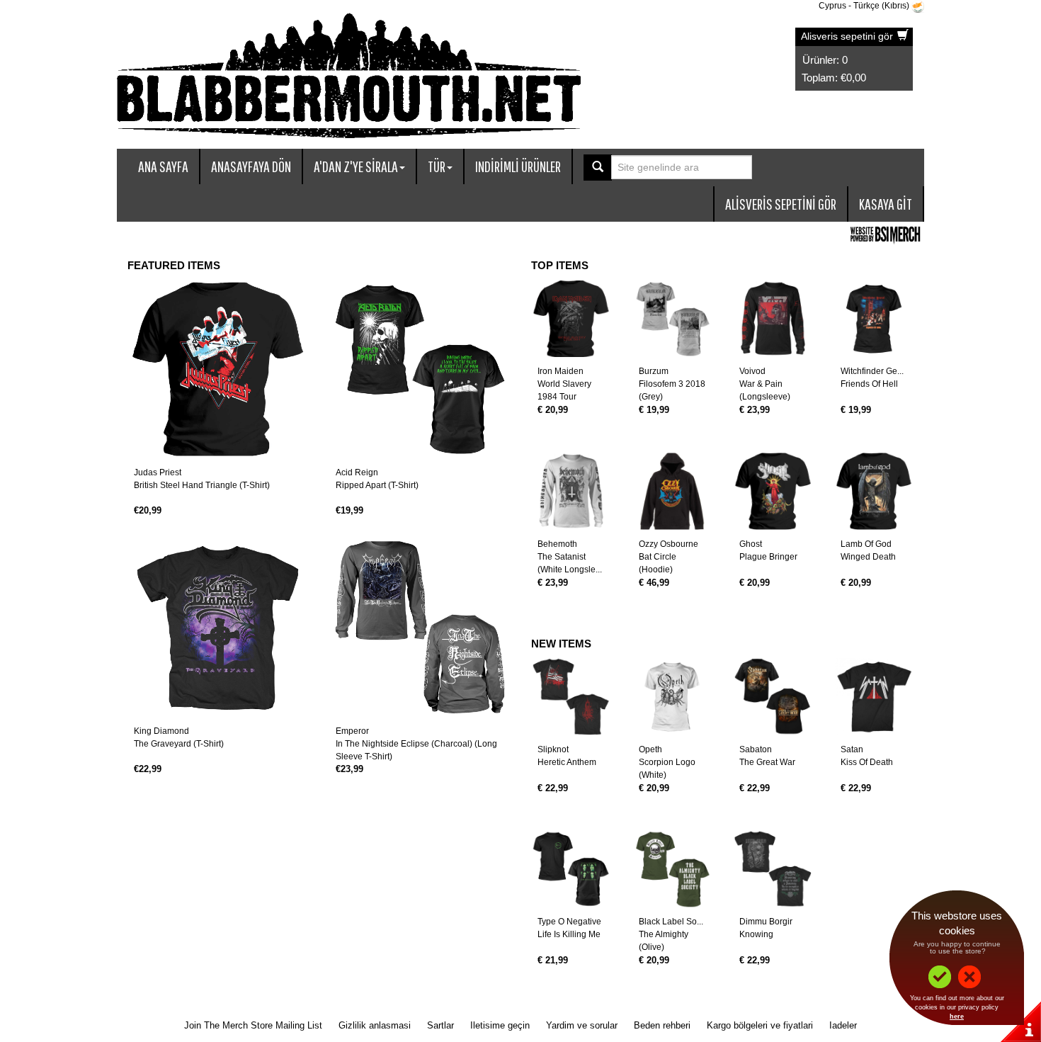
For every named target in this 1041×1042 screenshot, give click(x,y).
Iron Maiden (560, 371)
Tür (436, 166)
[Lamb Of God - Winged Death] (874, 491)
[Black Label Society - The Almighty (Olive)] (672, 869)
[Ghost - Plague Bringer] (773, 491)
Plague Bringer (768, 557)
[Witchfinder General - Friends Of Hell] (874, 319)
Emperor (352, 731)
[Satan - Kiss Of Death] (874, 697)
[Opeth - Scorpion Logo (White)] (672, 697)
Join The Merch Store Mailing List (253, 1025)
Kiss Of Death (867, 762)
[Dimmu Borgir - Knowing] (773, 869)
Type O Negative (569, 922)
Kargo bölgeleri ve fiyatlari (760, 1025)
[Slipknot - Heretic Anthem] (571, 697)
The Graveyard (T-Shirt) (179, 744)
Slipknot (553, 749)
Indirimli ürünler (518, 166)
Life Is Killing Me (569, 934)
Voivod (752, 371)
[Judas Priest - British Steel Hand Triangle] (217, 369)
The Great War (767, 762)
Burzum (654, 371)
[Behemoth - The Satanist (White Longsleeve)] (571, 491)
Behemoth (557, 544)
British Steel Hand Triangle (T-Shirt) (202, 485)
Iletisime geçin (500, 1025)
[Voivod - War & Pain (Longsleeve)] (773, 319)
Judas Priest (157, 472)
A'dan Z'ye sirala (356, 166)
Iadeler (843, 1025)
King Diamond (161, 731)
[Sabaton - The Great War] (773, 697)
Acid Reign (357, 472)
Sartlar (440, 1025)
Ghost (750, 544)
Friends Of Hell (869, 384)
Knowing (756, 934)
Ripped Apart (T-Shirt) (377, 485)
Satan (852, 749)
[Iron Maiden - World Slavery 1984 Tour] (571, 319)
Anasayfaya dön (251, 166)
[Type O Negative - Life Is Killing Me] (571, 869)
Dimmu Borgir (765, 922)
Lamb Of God (866, 544)
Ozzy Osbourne (668, 544)
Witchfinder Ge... (872, 371)
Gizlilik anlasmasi (375, 1025)
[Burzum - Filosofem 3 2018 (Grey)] (672, 319)
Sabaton (755, 749)
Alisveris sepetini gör (848, 36)
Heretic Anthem (566, 762)
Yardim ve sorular (582, 1025)
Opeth (650, 749)
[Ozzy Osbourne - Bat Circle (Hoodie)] (672, 491)
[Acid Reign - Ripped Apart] (419, 369)
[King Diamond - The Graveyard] (217, 628)
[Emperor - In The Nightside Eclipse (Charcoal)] (419, 628)
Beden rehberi (662, 1025)
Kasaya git (885, 204)
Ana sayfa (163, 166)
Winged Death (868, 557)
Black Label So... (671, 922)
